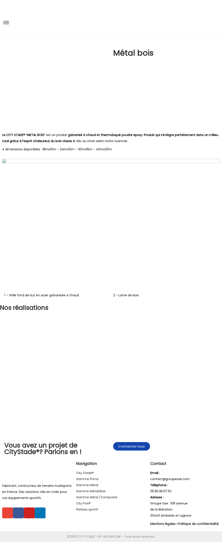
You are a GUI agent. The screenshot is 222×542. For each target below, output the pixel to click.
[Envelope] (7, 512)
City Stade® (85, 473)
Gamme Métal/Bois (91, 491)
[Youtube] (29, 512)
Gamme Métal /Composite (97, 497)
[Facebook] (18, 512)
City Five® (83, 503)
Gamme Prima (87, 479)
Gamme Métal (87, 485)
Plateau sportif (87, 509)
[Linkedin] (40, 512)
